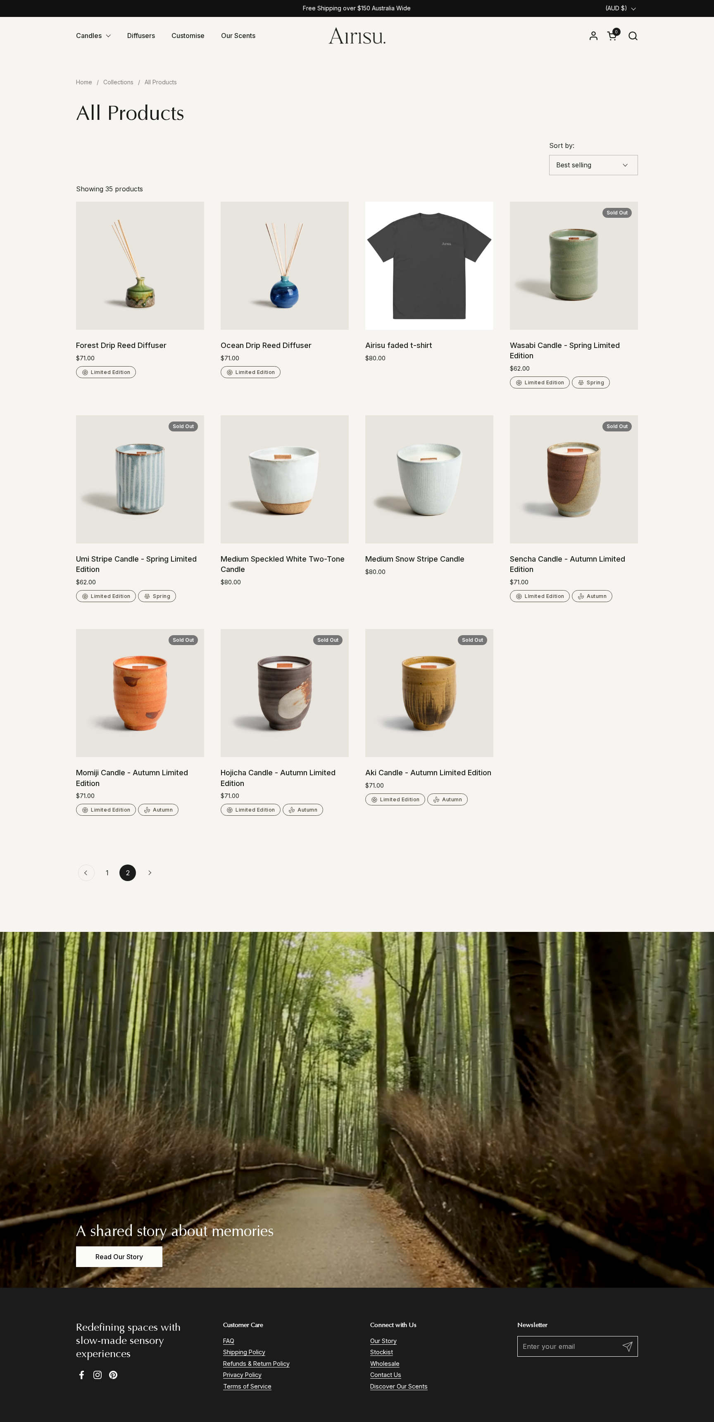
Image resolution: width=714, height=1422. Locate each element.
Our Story (383, 1340)
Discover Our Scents (399, 1386)
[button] (633, 36)
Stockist (381, 1351)
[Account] (593, 36)
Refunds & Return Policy (256, 1363)
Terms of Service (247, 1386)
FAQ (228, 1340)
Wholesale (385, 1363)
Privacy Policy (242, 1374)
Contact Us (385, 1374)
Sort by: (561, 145)
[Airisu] (357, 35)
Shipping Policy (244, 1351)
